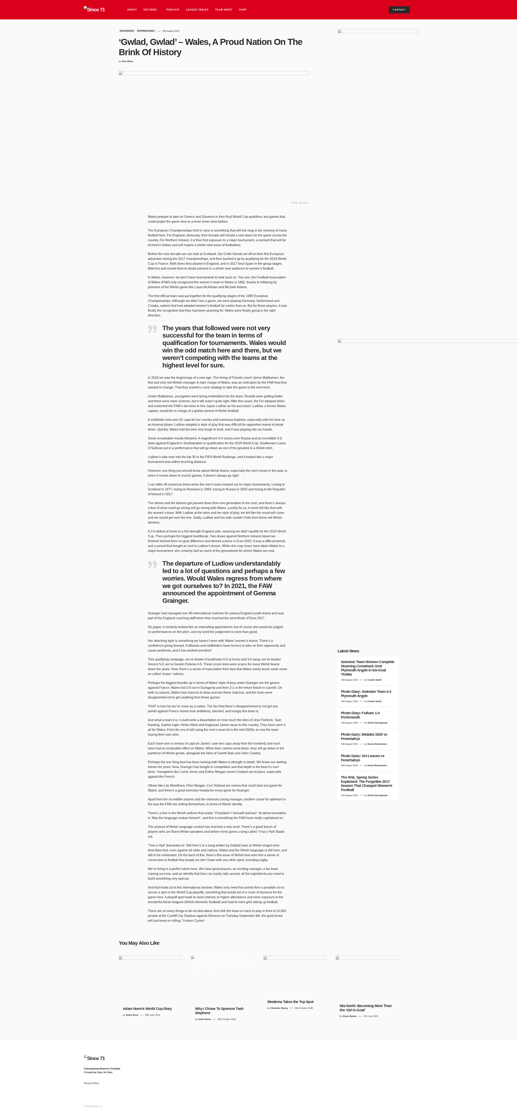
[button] (429, 10)
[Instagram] (415, 1057)
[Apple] (431, 1057)
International (146, 31)
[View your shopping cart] (419, 10)
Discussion (127, 31)
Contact (399, 9)
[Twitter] (407, 1057)
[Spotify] (423, 1057)
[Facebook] (399, 1057)
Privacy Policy (91, 1083)
